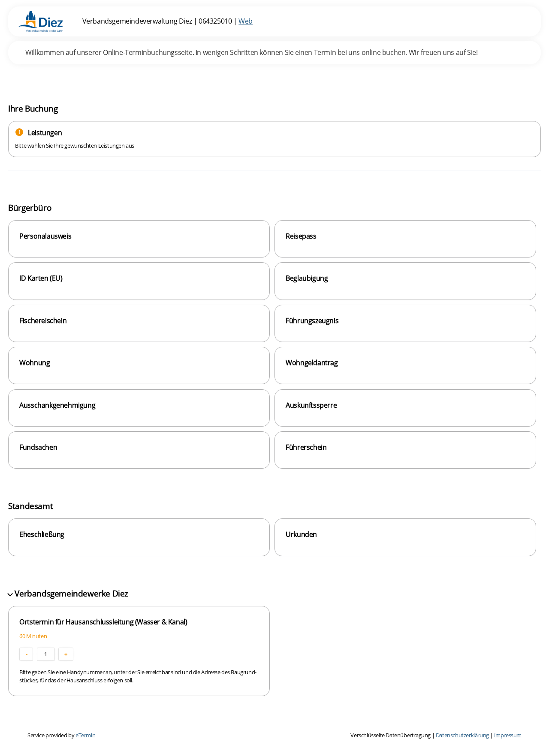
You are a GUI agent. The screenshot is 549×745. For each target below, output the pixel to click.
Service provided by (61, 735)
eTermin (85, 735)
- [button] (26, 654)
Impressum (508, 735)
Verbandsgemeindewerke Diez (71, 593)
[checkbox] (139, 238)
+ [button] (65, 654)
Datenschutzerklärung (462, 735)
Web (245, 21)
